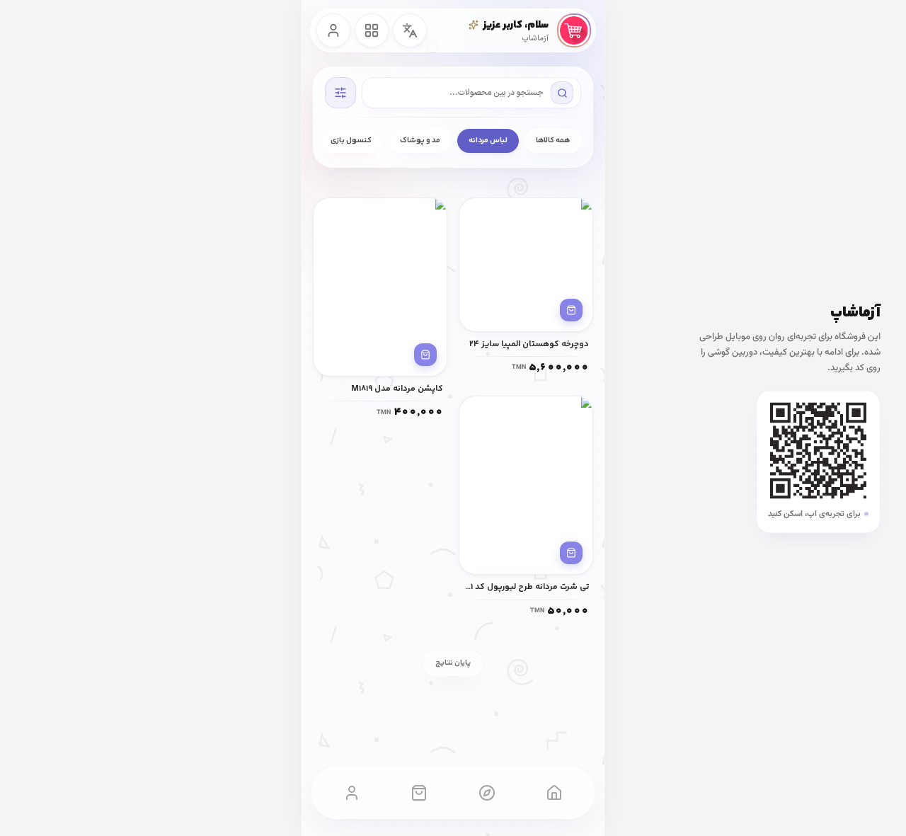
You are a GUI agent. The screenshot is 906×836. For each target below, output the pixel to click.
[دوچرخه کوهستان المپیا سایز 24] (525, 264)
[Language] (410, 30)
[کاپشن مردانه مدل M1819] (380, 287)
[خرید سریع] (571, 310)
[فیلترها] (340, 92)
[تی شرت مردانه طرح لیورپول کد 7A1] (525, 485)
